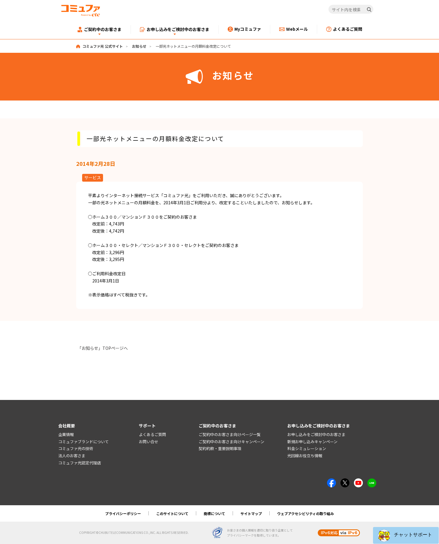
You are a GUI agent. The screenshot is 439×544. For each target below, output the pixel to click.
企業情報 (66, 434)
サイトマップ (251, 513)
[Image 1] (331, 482)
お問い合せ (148, 441)
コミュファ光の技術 (75, 448)
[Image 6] (371, 482)
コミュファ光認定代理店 (79, 463)
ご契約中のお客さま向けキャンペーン (231, 441)
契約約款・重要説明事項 (220, 448)
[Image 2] (344, 482)
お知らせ (139, 46)
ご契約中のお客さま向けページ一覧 (230, 434)
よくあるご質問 (152, 434)
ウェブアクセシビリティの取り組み (305, 513)
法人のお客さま (71, 455)
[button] (406, 535)
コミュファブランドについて (83, 441)
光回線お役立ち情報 (304, 455)
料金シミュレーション (306, 448)
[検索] (369, 9)
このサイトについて (172, 513)
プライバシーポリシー (123, 513)
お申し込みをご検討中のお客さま (316, 434)
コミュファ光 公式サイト (102, 46)
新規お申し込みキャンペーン (312, 441)
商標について (214, 513)
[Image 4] (358, 482)
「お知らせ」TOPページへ (102, 348)
